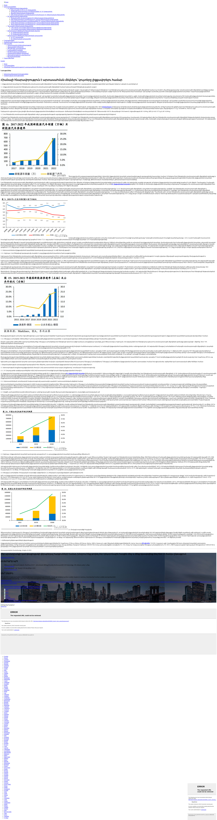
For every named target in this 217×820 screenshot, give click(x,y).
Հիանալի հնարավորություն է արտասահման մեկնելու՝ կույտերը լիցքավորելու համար (34, 67)
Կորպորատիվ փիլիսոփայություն (19, 45)
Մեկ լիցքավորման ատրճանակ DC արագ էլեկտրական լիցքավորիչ (34, 19)
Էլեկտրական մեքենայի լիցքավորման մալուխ (23, 31)
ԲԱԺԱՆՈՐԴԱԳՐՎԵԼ (7, 557)
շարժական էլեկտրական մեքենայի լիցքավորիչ (132, 582)
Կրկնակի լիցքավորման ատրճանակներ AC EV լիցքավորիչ (31, 11)
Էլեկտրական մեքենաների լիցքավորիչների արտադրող (23, 586)
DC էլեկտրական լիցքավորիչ (17, 16)
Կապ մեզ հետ (9, 58)
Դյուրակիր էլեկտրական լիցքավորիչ (20, 26)
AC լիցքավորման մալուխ (20, 32)
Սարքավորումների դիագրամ (18, 53)
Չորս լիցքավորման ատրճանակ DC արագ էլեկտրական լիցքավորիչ (35, 24)
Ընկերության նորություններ (14, 75)
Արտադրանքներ (10, 6)
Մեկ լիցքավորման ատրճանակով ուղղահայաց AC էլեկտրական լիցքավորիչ (38, 14)
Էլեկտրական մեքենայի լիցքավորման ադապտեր (25, 35)
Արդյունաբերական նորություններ (16, 74)
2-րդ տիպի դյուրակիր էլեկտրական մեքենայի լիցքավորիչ (31, 29)
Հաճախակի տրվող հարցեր (14, 42)
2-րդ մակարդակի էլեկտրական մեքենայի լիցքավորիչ (23, 588)
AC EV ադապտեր (17, 37)
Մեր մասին (8, 43)
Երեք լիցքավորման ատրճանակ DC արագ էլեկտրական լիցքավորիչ (35, 23)
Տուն (5, 5)
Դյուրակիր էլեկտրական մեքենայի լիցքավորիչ (98, 582)
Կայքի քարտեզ (6, 580)
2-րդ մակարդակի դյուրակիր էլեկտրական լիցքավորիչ (20, 582)
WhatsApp (3, 606)
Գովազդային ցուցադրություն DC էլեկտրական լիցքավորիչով (32, 18)
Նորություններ (9, 40)
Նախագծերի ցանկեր (15, 50)
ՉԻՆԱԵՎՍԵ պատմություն (16, 48)
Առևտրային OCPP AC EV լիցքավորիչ (23, 10)
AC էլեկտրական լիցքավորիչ (17, 8)
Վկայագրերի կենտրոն (15, 47)
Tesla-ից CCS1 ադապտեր (12, 602)
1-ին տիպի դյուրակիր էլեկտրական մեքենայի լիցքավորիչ (31, 27)
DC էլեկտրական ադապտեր (21, 39)
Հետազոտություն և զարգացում (18, 55)
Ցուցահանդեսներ (13, 56)
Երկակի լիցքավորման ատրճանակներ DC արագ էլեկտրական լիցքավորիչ (37, 21)
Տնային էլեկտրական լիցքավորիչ (22, 13)
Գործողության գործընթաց (16, 51)
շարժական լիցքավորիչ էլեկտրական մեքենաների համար (60, 582)
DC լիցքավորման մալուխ (20, 34)
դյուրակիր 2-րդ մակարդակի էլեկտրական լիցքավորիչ (168, 582)
